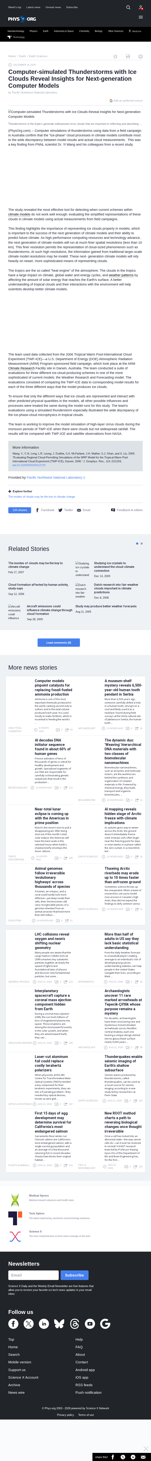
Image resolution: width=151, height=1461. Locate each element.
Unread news (53, 7)
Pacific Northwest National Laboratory (34, 92)
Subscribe (72, 7)
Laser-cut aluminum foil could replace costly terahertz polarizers (51, 1063)
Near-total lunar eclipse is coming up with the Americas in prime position (52, 816)
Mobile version (19, 1362)
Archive (14, 1385)
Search (14, 1354)
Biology (98, 31)
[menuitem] (16, 31)
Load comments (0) (58, 642)
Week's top (14, 7)
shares (20, 510)
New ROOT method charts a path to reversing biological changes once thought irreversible (123, 1122)
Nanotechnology (16, 31)
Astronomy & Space (64, 31)
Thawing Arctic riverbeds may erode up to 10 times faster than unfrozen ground (123, 875)
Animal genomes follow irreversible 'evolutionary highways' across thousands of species (52, 877)
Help (79, 1339)
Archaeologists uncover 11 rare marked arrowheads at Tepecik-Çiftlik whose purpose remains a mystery (123, 1002)
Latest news (33, 7)
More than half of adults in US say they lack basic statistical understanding (122, 941)
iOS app (82, 1377)
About (80, 1354)
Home (13, 1347)
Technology (19, 37)
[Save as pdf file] (128, 56)
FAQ (79, 1347)
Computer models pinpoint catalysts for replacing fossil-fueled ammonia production (53, 687)
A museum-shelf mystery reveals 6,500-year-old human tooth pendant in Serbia (123, 687)
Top (11, 1339)
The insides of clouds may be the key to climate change (41, 496)
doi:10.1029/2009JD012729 (29, 465)
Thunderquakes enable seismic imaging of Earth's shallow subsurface (123, 1063)
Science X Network (97, 1408)
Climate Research (21, 368)
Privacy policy (65, 1414)
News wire (16, 1392)
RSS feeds (84, 1385)
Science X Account (23, 1377)
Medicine (136, 31)
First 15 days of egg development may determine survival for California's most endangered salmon (53, 1122)
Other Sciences (115, 31)
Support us (17, 1370)
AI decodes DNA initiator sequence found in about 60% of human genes (53, 747)
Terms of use (86, 1414)
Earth (45, 31)
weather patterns (121, 275)
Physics (33, 31)
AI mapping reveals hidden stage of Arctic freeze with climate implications (123, 816)
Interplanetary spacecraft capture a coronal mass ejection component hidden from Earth (53, 1000)
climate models (19, 214)
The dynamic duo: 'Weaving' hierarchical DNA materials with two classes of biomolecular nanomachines (123, 751)
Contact (82, 1362)
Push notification (89, 1392)
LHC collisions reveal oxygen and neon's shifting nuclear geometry (52, 941)
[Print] (140, 56)
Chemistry (84, 31)
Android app (85, 1370)
